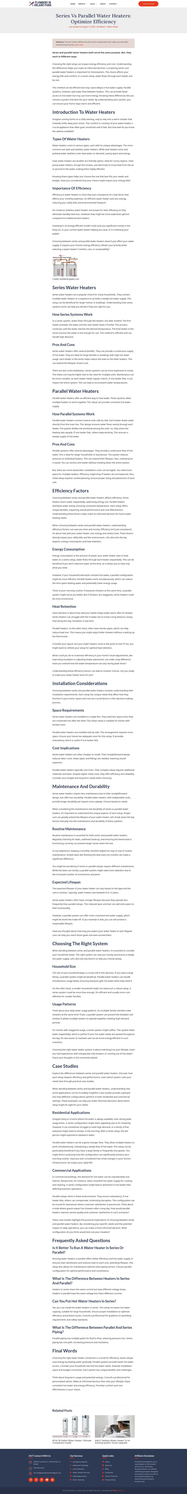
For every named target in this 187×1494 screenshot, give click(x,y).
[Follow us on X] (36, 1480)
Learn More (79, 45)
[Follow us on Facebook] (31, 1480)
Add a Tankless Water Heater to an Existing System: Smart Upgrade (112, 1441)
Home (107, 1462)
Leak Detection (78, 1469)
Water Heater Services (81, 1472)
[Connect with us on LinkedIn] (52, 1480)
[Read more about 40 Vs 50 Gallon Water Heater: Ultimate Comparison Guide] (72, 1426)
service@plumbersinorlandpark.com (47, 1473)
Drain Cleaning (78, 1480)
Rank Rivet (120, 1490)
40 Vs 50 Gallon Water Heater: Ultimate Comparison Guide (71, 1441)
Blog (107, 1469)
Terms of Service (111, 1476)
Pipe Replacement (80, 1476)
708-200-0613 (39, 1468)
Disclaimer (109, 1472)
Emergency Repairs (80, 1462)
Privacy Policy (110, 1480)
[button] (83, 4)
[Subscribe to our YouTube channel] (47, 1480)
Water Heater (112, 27)
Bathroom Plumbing (80, 1465)
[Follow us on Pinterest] (41, 1480)
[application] (86, 4)
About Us (108, 1465)
